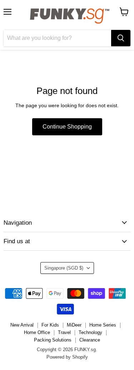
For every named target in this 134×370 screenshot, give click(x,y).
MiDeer (74, 325)
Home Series (102, 325)
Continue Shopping (67, 127)
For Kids (50, 325)
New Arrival (22, 325)
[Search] (120, 38)
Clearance (89, 340)
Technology (90, 332)
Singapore (63, 268)
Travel (64, 332)
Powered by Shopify (67, 357)
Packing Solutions (52, 340)
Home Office (37, 332)
